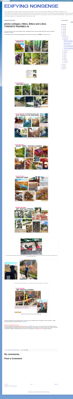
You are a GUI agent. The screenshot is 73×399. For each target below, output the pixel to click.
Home (31, 384)
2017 (64, 67)
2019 (64, 64)
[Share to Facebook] (26, 350)
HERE (40, 34)
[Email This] (23, 350)
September (65, 50)
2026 (64, 26)
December (65, 36)
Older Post (56, 384)
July (64, 53)
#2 (10, 32)
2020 (64, 35)
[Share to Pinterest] (27, 350)
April (64, 58)
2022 (64, 32)
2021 (64, 33)
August (65, 52)
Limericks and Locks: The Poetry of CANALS (67, 44)
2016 (64, 68)
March (65, 59)
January (65, 62)
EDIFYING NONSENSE (31, 6)
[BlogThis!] (24, 350)
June (64, 55)
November (65, 38)
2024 (64, 29)
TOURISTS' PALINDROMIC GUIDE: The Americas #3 (68, 41)
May (64, 56)
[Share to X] (25, 350)
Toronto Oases (24, 321)
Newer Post (6, 384)
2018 (64, 65)
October (65, 39)
